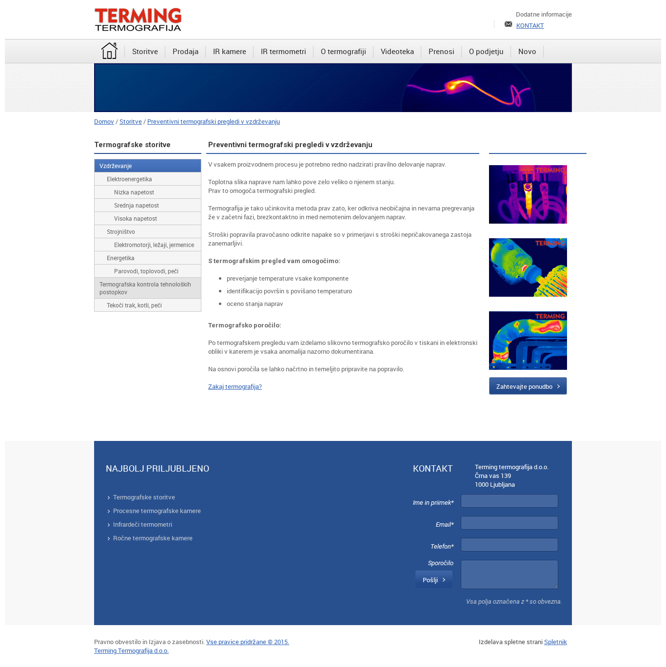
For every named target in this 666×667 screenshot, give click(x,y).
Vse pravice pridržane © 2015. (247, 641)
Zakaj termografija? (235, 386)
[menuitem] (109, 51)
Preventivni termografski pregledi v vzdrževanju (213, 121)
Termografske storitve (144, 497)
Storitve (130, 121)
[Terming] (138, 19)
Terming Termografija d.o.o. (131, 650)
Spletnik (555, 641)
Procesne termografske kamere (157, 510)
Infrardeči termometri (142, 524)
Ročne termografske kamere (153, 538)
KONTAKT (530, 25)
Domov (104, 121)
